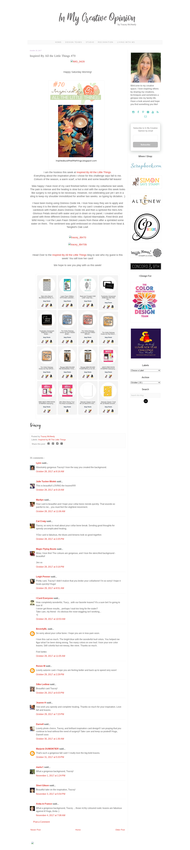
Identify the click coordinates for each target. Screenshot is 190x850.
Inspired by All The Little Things (52, 439)
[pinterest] (143, 112)
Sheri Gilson (43, 785)
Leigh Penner (43, 576)
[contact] (145, 116)
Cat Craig (41, 521)
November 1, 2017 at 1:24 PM (50, 775)
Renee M (41, 666)
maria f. (40, 767)
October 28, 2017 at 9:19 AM (50, 490)
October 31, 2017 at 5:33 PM (50, 757)
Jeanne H (41, 702)
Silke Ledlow (43, 684)
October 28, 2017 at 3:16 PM (50, 567)
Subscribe (145, 145)
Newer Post (35, 830)
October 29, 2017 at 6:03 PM (50, 693)
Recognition (105, 42)
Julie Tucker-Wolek (46, 481)
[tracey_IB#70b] (77, 244)
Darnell (40, 724)
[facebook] (138, 112)
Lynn (39, 463)
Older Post (120, 830)
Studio (90, 42)
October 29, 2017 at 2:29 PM (50, 674)
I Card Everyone (45, 598)
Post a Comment (41, 822)
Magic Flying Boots (46, 549)
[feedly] (158, 112)
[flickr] (148, 112)
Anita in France (44, 804)
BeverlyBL (42, 629)
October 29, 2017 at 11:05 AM (50, 656)
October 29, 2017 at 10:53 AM (50, 619)
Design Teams (73, 42)
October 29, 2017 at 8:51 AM (50, 588)
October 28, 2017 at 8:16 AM (50, 471)
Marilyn (40, 500)
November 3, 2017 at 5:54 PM (50, 794)
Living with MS (126, 42)
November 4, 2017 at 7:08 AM (50, 815)
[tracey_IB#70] (77, 237)
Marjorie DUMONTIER (47, 749)
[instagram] (133, 112)
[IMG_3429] (78, 61)
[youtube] (153, 112)
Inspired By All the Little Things (94, 172)
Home (58, 42)
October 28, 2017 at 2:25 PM (50, 539)
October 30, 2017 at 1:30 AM (50, 739)
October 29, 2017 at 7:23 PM (50, 714)
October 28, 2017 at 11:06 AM (50, 511)
